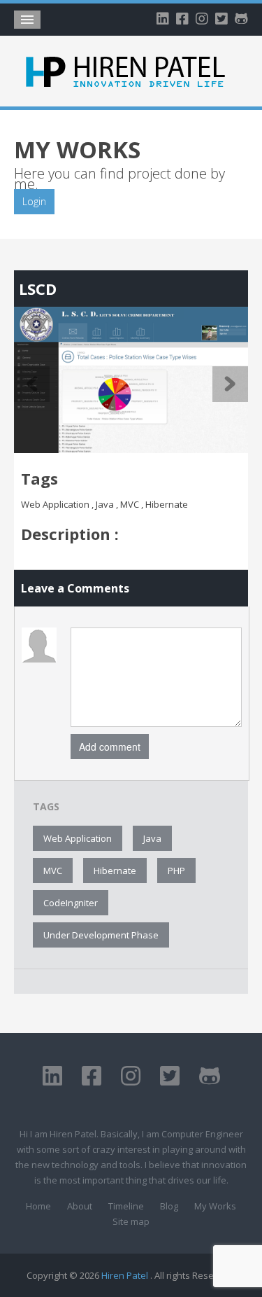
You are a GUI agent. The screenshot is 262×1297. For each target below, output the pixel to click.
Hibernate (115, 870)
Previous (32, 384)
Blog (169, 1206)
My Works (215, 1206)
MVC (52, 870)
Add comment (109, 747)
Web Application (77, 838)
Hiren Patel (125, 1275)
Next (230, 384)
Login (34, 201)
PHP (176, 870)
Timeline (126, 1206)
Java (152, 838)
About (79, 1206)
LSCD (38, 288)
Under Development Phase (101, 935)
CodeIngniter (70, 902)
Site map (131, 1221)
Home (38, 1206)
